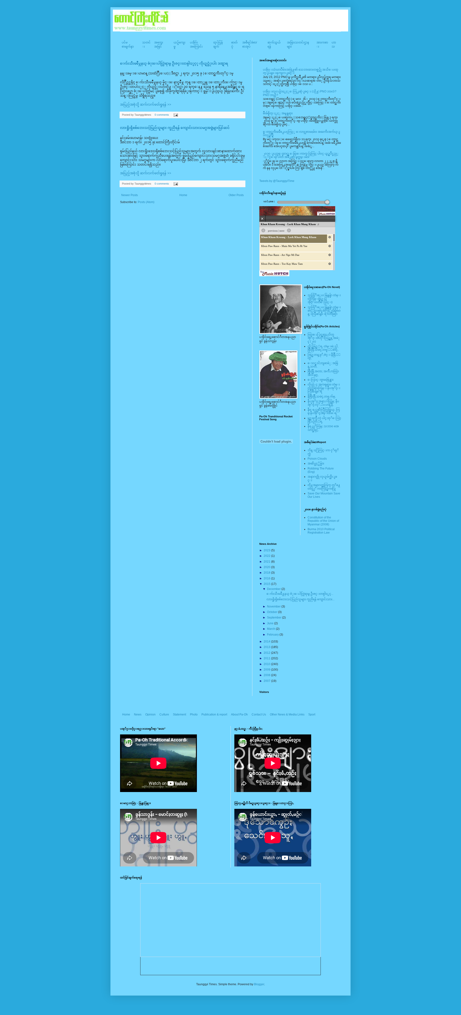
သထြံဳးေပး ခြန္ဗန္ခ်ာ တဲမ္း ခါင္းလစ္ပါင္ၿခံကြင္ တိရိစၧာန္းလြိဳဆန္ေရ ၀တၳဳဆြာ (324, 311)
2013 (267, 647)
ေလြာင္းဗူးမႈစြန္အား (321, 379)
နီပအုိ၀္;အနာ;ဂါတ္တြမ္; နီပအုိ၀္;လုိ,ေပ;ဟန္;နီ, (323, 403)
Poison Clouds (317, 458)
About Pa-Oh (239, 714)
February (273, 634)
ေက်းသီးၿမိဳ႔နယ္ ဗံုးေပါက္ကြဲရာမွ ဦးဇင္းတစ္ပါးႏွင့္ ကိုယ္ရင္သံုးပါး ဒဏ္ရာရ (174, 63)
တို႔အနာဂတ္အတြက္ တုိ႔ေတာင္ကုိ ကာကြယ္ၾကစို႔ (324, 486)
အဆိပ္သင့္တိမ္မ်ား (316, 463)
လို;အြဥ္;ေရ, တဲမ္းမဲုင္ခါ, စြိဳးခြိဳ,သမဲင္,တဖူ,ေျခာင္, (323, 348)
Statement (179, 714)
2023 (267, 550)
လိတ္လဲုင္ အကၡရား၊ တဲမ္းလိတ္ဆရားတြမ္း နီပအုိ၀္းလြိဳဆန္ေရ (324, 388)
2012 (267, 653)
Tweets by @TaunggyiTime (276, 181)
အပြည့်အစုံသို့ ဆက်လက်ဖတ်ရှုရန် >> (145, 104)
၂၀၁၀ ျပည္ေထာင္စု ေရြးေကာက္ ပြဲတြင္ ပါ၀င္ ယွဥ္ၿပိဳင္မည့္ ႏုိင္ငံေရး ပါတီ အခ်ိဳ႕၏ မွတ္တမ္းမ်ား (301, 155)
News (137, 714)
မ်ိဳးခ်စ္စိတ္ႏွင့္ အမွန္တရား (278, 113)
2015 (267, 584)
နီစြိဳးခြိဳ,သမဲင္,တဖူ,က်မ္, (322, 396)
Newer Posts (129, 195)
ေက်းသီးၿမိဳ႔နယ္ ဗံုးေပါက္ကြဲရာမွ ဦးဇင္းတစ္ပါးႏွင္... (300, 593)
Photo (194, 714)
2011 (267, 658)
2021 (267, 561)
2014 (267, 641)
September (274, 617)
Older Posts (236, 195)
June (270, 623)
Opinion (150, 714)
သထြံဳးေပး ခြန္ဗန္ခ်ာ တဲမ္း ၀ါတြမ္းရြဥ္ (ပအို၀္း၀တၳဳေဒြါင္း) (324, 299)
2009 (267, 669)
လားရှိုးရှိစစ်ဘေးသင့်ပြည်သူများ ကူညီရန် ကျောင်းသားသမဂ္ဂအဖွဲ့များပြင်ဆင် (175, 128)
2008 (267, 675)
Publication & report (214, 714)
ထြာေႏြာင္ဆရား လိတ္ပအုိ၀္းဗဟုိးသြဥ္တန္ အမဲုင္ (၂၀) (324, 338)
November (274, 606)
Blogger (259, 984)
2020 (267, 567)
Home (183, 195)
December (274, 589)
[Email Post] (175, 114)
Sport (311, 714)
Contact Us (259, 714)
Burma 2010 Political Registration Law (321, 531)
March (271, 629)
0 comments (162, 114)
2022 (267, 556)
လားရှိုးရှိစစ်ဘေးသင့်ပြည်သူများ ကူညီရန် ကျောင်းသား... (300, 599)
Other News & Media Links (287, 714)
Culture (164, 714)
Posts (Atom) (146, 202)
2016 (267, 578)
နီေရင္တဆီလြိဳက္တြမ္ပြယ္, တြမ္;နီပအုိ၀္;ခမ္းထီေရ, (324, 411)
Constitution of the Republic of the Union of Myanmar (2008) (323, 521)
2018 (267, 572)
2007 (267, 681)
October (272, 612)
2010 (267, 664)
